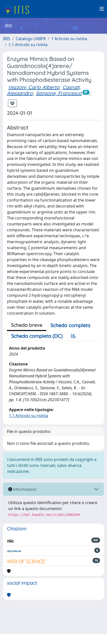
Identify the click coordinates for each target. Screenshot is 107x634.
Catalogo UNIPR (31, 38)
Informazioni (24, 489)
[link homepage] (18, 9)
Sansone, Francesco (59, 93)
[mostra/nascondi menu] (102, 8)
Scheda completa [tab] (70, 325)
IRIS (6, 38)
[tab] (73, 336)
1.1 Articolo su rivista (28, 44)
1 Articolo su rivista (69, 38)
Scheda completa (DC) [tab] (37, 336)
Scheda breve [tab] (26, 325)
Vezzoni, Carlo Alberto (33, 87)
